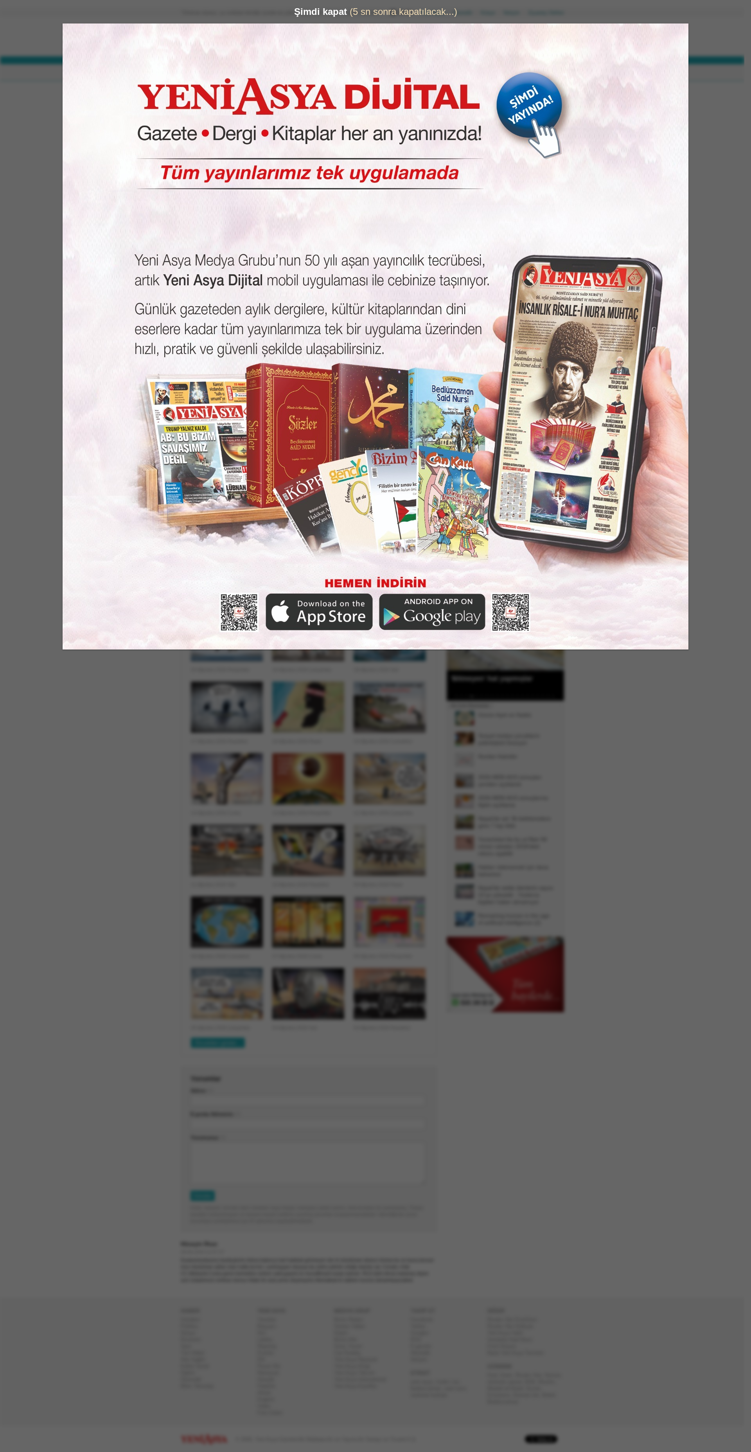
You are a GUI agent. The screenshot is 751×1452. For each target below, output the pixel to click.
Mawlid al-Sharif (508, 1388)
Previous (456, 631)
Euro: (345, 45)
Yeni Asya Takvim (357, 1373)
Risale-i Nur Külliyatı (513, 1326)
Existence (501, 1395)
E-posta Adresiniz (215, 1114)
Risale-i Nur (531, 1375)
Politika (192, 1326)
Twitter (421, 1326)
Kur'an (537, 1388)
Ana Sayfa (436, 13)
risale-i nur (450, 1382)
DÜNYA (237, 73)
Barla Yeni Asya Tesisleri (518, 1353)
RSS (419, 1339)
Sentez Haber (352, 1326)
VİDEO (381, 73)
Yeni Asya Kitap (355, 1366)
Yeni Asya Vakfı (508, 1333)
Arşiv (465, 280)
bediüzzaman (429, 1388)
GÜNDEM (203, 73)
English (269, 1399)
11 (510, 696)
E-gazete (424, 1346)
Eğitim (191, 1373)
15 (531, 696)
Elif (264, 1359)
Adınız (201, 1091)
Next (557, 631)
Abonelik (466, 13)
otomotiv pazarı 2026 (514, 1382)
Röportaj (270, 1346)
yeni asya (425, 1382)
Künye (491, 13)
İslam (509, 1375)
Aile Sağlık (196, 1359)
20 (556, 696)
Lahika (268, 1339)
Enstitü (269, 1353)
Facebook (425, 1319)
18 (546, 696)
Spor (189, 1346)
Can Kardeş (350, 1353)
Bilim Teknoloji (200, 1386)
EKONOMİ (274, 73)
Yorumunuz (208, 1138)
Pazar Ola (272, 1366)
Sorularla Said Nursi (512, 1339)
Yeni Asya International (363, 1379)
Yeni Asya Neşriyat (358, 1359)
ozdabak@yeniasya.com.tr (249, 122)
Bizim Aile (348, 1339)
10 (505, 696)
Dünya (191, 1333)
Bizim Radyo (351, 1319)
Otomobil (194, 1379)
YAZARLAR (344, 73)
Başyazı (270, 1326)
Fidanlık (269, 1386)
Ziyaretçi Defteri (549, 13)
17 (541, 696)
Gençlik (269, 1379)
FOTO (411, 73)
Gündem (193, 1319)
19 (551, 696)
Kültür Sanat (198, 1366)
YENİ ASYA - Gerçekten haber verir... (233, 36)
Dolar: (345, 38)
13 (521, 696)
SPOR (308, 73)
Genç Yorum (351, 1346)
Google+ (423, 1333)
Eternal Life (529, 1395)
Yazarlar (270, 1319)
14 (526, 696)
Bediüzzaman (505, 1402)
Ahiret (267, 1393)
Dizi (265, 1333)
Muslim (549, 1382)
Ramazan (271, 1373)
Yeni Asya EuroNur (358, 1386)
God (495, 1375)
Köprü (343, 1333)
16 (536, 696)
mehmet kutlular (432, 1395)
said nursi (458, 1388)
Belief (551, 1395)
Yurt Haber (196, 1353)
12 (515, 696)
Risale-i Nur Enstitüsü (515, 1319)
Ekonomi (194, 1339)
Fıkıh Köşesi (504, 1346)
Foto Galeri (273, 1413)
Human (556, 1375)
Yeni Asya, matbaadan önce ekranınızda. (531, 332)
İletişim (515, 13)
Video (267, 1406)
